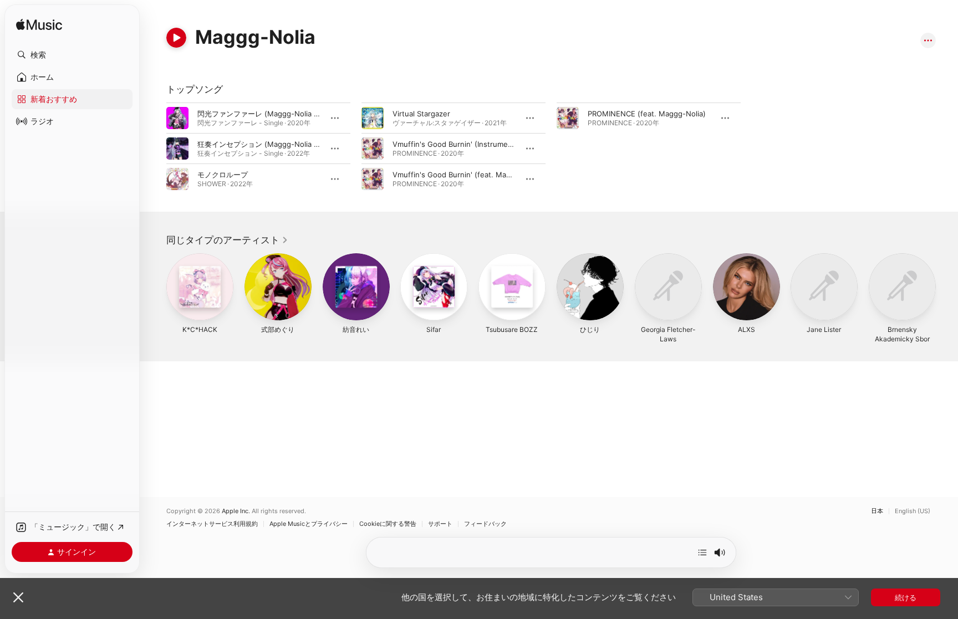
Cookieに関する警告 (387, 524)
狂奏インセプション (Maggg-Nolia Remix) (267, 144)
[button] (72, 54)
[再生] (176, 38)
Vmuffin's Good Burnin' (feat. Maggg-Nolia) (468, 174)
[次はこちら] (702, 552)
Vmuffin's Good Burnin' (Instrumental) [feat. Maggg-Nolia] (493, 144)
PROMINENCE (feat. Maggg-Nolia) (647, 113)
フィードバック (485, 524)
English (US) (912, 511)
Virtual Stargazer (421, 113)
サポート (440, 524)
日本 (877, 511)
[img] (39, 25)
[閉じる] (18, 597)
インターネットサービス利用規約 (212, 524)
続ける (905, 597)
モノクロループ (222, 174)
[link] (227, 240)
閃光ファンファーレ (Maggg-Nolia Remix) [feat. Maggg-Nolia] (302, 113)
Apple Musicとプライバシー (308, 524)
